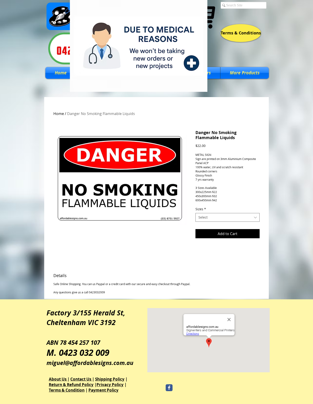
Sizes (200, 209)
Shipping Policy (109, 379)
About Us (58, 379)
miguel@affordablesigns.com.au (90, 363)
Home (58, 113)
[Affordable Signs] (169, 387)
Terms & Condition (67, 390)
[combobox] (227, 217)
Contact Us (81, 379)
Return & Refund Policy (71, 384)
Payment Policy (103, 390)
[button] (244, 73)
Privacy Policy (110, 384)
